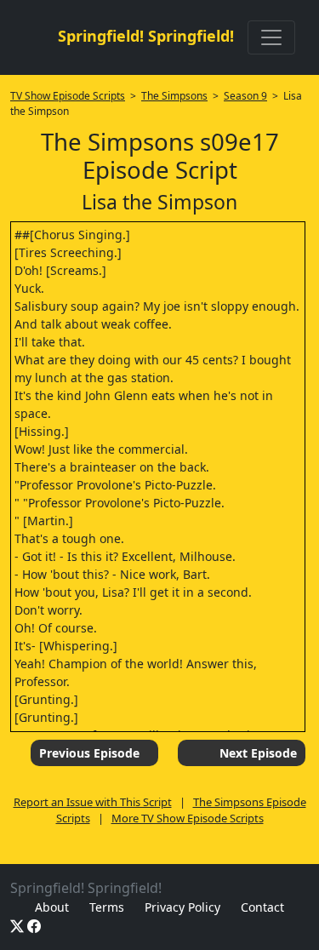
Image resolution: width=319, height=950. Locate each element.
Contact (262, 907)
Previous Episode (89, 753)
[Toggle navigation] (271, 37)
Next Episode (258, 753)
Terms (106, 907)
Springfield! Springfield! (146, 36)
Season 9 (245, 96)
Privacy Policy (182, 907)
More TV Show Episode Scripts (187, 818)
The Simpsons (174, 96)
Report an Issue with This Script (93, 802)
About (52, 907)
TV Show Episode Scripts (67, 96)
